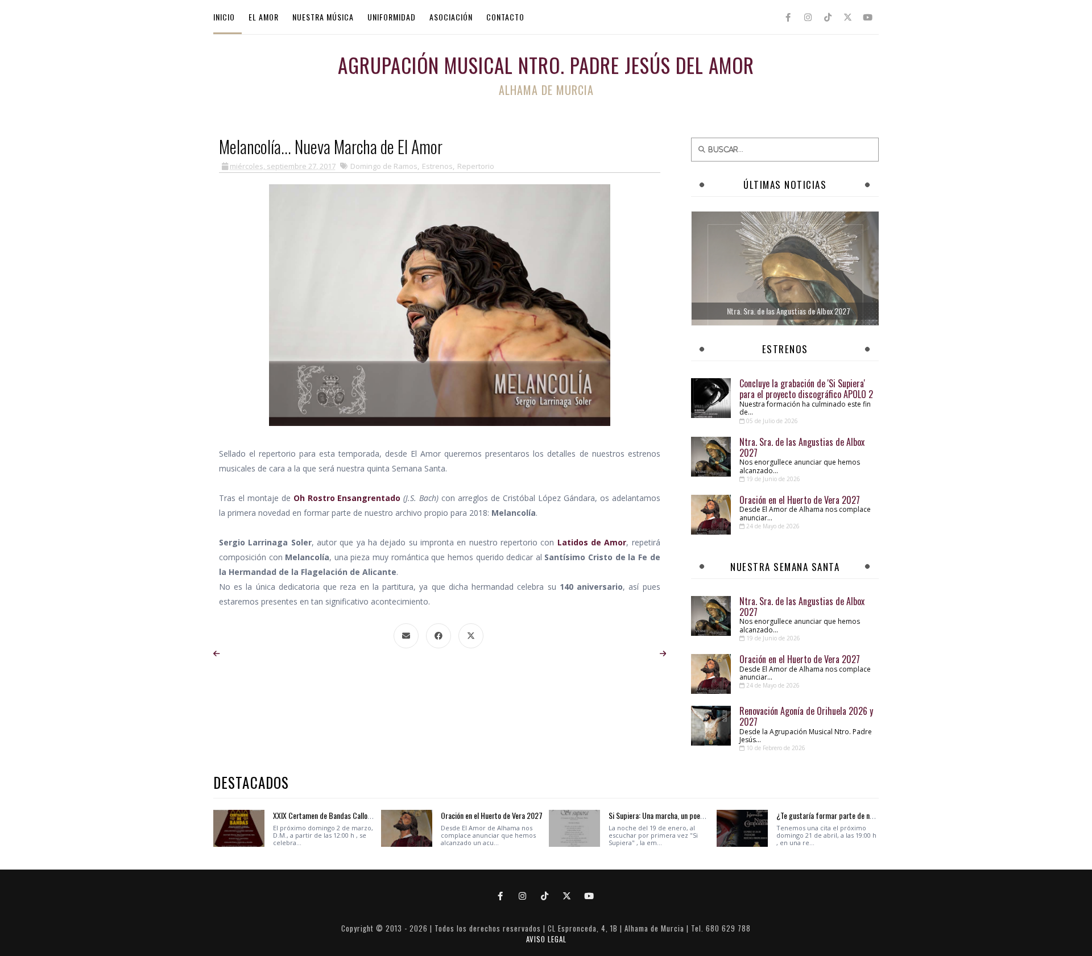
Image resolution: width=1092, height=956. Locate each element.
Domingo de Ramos (383, 166)
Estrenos (437, 166)
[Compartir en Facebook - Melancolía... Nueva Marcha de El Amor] (438, 635)
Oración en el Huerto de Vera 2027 (799, 500)
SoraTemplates (541, 917)
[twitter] (847, 17)
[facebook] (787, 17)
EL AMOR (264, 17)
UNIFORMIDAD (391, 17)
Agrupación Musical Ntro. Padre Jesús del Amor (546, 65)
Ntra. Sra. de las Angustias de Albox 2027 (801, 447)
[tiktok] (827, 17)
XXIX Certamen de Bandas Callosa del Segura (340, 815)
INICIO (224, 17)
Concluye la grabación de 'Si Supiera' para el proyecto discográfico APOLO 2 (806, 388)
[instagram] (807, 17)
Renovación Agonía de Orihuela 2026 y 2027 (806, 716)
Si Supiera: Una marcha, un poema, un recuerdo (678, 815)
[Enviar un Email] (406, 635)
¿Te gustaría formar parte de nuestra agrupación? (852, 815)
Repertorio (475, 166)
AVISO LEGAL (546, 939)
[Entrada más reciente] (216, 653)
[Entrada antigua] (663, 653)
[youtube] (867, 17)
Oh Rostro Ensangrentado (347, 498)
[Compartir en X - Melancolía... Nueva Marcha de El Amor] (471, 635)
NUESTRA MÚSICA (323, 17)
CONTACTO (505, 17)
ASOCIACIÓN (451, 17)
